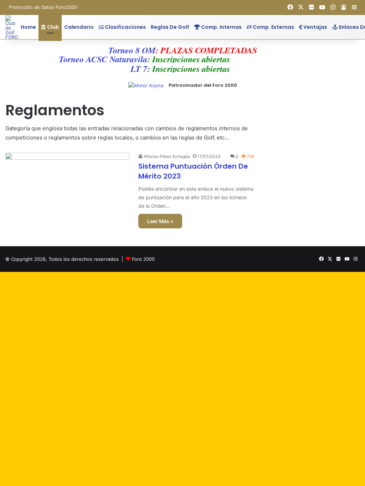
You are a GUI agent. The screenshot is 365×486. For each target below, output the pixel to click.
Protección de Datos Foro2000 (43, 7)
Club (52, 27)
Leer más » (160, 221)
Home (28, 27)
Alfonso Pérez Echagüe (167, 156)
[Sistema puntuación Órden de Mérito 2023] (67, 188)
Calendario (79, 27)
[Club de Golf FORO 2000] (11, 27)
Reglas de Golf (170, 27)
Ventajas (314, 27)
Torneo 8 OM (131, 50)
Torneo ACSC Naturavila (100, 59)
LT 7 (135, 69)
